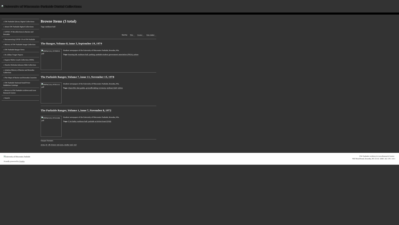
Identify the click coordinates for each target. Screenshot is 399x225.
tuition (120, 88)
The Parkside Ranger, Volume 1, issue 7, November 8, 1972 (76, 110)
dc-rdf (48, 145)
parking (92, 54)
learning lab (72, 54)
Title (131, 35)
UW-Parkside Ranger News (14, 49)
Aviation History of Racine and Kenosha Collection (18, 71)
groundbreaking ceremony (96, 88)
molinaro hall (83, 54)
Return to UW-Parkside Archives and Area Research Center (19, 91)
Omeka (21, 161)
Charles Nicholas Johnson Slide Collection (20, 65)
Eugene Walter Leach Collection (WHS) (19, 60)
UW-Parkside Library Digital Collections (19, 21)
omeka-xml (68, 145)
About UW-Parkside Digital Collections (19, 27)
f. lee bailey (72, 121)
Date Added (150, 35)
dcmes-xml (55, 145)
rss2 (75, 145)
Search (7, 98)
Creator (139, 35)
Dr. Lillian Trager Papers (14, 55)
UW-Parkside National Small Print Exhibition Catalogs (16, 84)
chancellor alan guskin (76, 88)
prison (136, 54)
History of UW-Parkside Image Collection (20, 44)
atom (43, 145)
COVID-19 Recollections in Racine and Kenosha (18, 33)
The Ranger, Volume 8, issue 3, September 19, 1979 (71, 43)
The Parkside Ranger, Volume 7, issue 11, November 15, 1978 (77, 77)
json (61, 145)
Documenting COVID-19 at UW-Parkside (20, 39)
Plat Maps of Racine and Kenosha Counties (21, 77)
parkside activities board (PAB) (99, 121)
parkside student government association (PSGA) (114, 54)
